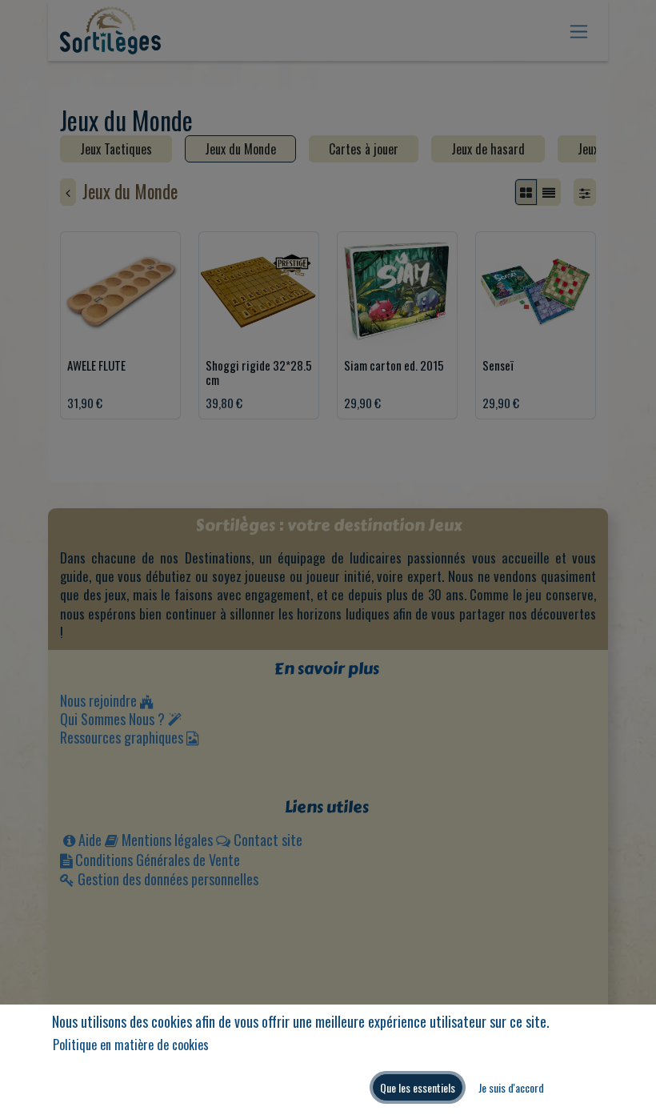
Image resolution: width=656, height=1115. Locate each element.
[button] (417, 1087)
